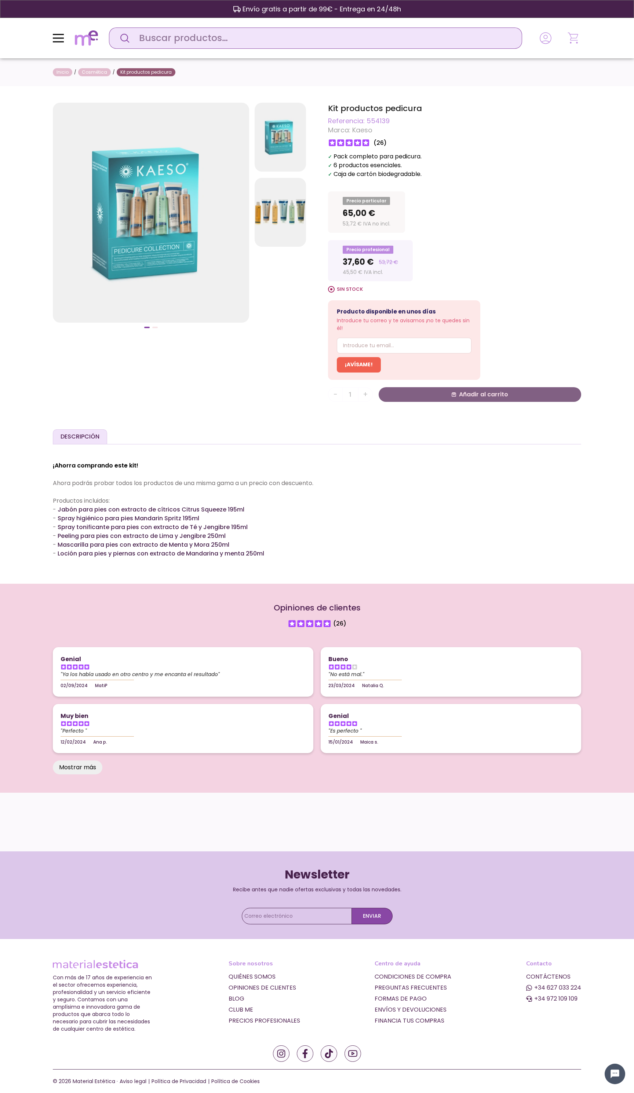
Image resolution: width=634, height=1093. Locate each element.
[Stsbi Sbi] (281, 1053)
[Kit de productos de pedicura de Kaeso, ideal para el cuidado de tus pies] (151, 212)
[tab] (80, 436)
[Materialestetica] (86, 37)
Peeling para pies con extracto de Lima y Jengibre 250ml (142, 536)
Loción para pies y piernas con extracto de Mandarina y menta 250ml (161, 553)
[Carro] (573, 38)
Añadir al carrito (483, 394)
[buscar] (123, 38)
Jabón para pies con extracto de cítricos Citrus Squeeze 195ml (151, 509)
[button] (147, 327)
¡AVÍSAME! (359, 364)
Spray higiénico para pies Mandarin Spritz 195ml (128, 518)
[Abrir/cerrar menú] (58, 38)
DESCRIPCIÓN (80, 436)
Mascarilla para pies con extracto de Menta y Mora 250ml (143, 544)
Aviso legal (133, 1081)
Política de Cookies (235, 1081)
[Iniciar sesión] (546, 38)
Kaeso (362, 130)
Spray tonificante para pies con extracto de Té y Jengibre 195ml (153, 527)
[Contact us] (615, 1074)
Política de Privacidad (179, 1081)
